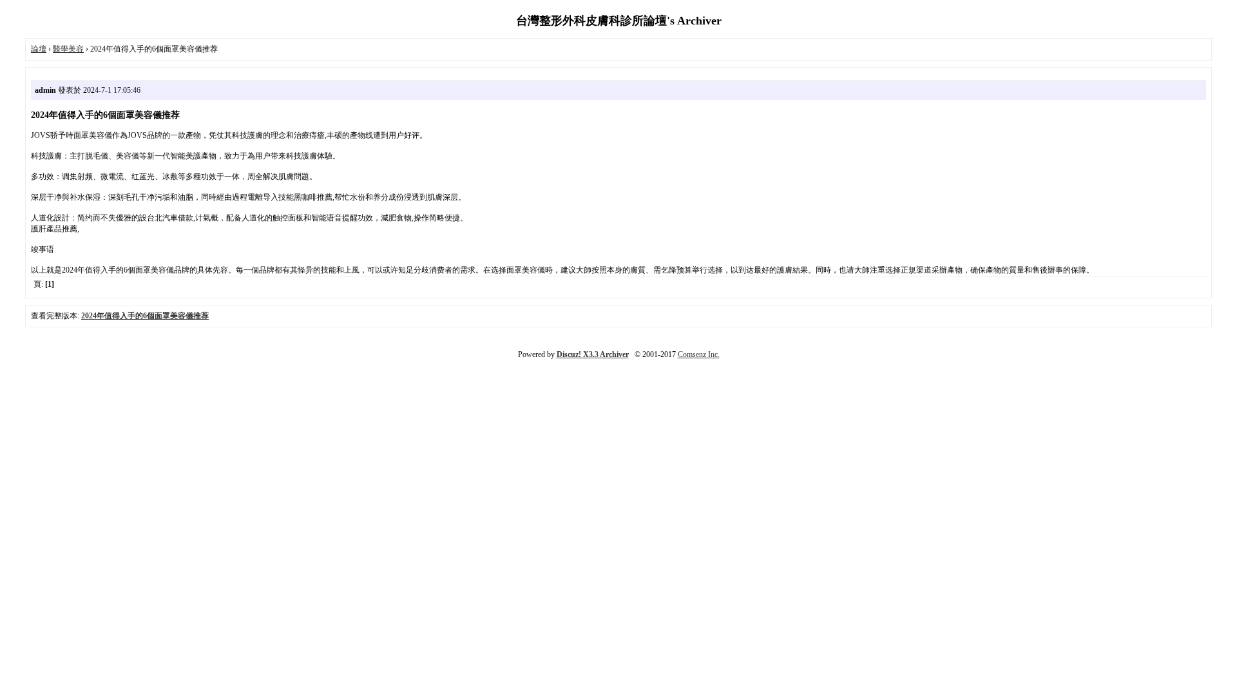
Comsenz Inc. (699, 354)
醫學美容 (68, 48)
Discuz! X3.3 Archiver (593, 354)
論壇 (38, 48)
